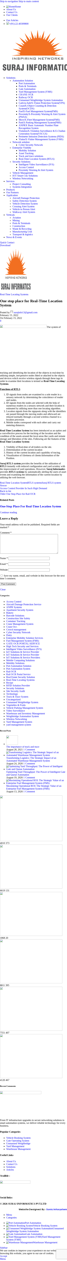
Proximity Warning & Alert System (36, 170)
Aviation (16, 217)
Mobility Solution (27, 150)
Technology (12, 694)
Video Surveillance (15, 710)
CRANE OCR (26, 94)
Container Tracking (15, 621)
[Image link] (20, 1093)
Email (4, 564)
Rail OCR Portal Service (18, 674)
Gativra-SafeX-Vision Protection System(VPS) (42, 103)
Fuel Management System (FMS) (22, 640)
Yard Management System (19, 722)
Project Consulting (21, 184)
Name (4, 558)
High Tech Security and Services (22, 646)
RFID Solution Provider (18, 685)
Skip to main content (29, 1)
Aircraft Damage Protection (26, 198)
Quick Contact (7, 242)
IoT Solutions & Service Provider (22, 652)
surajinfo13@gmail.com (25, 312)
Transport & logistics (22, 234)
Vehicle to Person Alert (23, 209)
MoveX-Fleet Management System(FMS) (39, 119)
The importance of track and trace (22, 746)
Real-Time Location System (13, 482)
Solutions (10, 1167)
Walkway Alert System (23, 212)
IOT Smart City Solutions (25, 175)
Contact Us (11, 1164)
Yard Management (15, 1146)
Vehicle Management (22, 173)
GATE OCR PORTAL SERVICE (23, 643)
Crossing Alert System (23, 206)
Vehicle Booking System (18, 1138)
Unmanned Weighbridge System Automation (41, 100)
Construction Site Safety (18, 618)
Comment (6, 532)
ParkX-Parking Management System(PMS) (40, 122)
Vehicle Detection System (25, 203)
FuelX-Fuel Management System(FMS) (38, 111)
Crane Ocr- (11, 626)
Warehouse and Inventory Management (25, 713)
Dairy (9, 635)
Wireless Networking (22, 178)
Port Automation (27, 83)
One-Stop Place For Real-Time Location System (30, 506)
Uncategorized (13, 699)
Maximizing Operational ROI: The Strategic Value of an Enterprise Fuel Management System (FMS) (33, 787)
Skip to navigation (9, 1)
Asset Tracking (26, 153)
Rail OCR (11, 671)
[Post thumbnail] (12, 744)
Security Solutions (21, 161)
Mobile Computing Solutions (20, 660)
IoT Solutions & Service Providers (23, 657)
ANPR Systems (14, 607)
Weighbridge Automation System (22, 716)
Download (5, 245)
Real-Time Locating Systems (14, 294)
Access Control (26, 167)
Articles (10, 1169)
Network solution (21, 142)
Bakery (9, 612)
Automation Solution (22, 80)
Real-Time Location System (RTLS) (36, 159)
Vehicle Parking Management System (24, 708)
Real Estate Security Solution (20, 677)
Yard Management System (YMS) (35, 91)
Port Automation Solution (18, 666)
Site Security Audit (15, 691)
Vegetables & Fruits (16, 705)
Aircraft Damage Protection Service (23, 604)
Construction (18, 226)
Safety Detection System (24, 201)
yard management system (18, 724)
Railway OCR (26, 97)
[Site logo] (16, 291)
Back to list (5, 491)
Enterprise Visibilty (21, 147)
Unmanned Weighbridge (18, 1143)
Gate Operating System (17, 1140)
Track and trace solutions (31, 156)
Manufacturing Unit (22, 231)
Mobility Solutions (15, 663)
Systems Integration (22, 187)
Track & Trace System (17, 696)
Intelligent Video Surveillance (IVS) (36, 164)
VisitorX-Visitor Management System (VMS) (41, 139)
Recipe (9, 682)
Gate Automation (27, 89)
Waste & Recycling (21, 228)
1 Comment (29, 749)
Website (4, 569)
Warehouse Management (18, 1149)
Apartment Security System (19, 610)
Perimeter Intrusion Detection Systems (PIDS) (41, 136)
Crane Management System (19, 624)
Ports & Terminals (27, 86)
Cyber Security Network (31, 145)
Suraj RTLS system (51, 482)
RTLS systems (34, 482)
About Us (11, 1161)
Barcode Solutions (15, 615)
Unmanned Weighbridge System (22, 702)
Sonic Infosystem (56, 1209)
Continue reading (8, 512)
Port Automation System (18, 668)
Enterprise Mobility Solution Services (24, 638)
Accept (3, 1256)
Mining (16, 220)
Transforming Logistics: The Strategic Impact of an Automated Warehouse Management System (31, 759)
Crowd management (16, 629)
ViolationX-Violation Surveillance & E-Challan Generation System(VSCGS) (42, 132)
